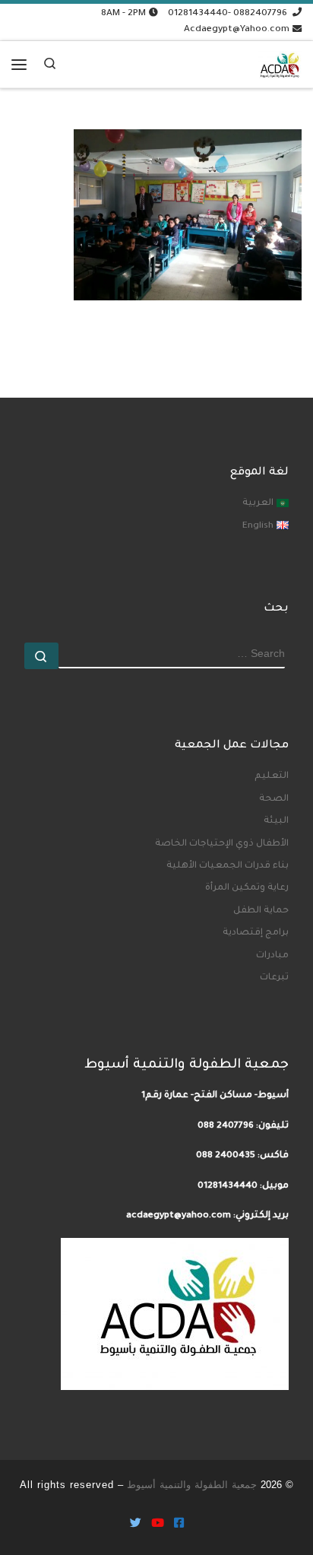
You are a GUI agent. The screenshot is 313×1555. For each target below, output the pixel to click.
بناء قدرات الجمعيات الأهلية (227, 866)
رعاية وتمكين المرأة (247, 888)
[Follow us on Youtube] (157, 1524)
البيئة (276, 821)
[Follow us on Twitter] (135, 1524)
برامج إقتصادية (256, 933)
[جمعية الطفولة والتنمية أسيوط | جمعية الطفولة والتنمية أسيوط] (280, 61)
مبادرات (272, 955)
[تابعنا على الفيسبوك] (179, 1524)
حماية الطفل (261, 911)
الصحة (274, 799)
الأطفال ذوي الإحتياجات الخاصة (222, 844)
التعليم (272, 776)
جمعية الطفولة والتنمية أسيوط (192, 1484)
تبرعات (274, 978)
